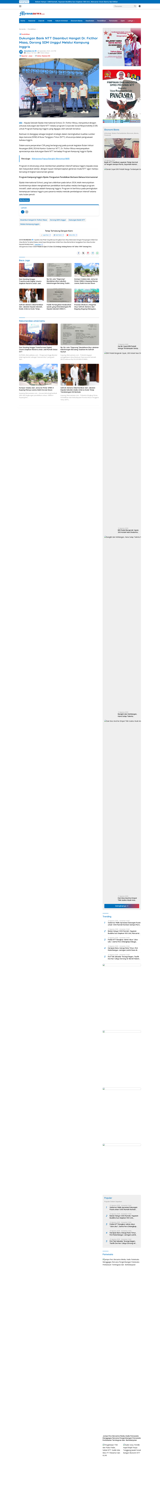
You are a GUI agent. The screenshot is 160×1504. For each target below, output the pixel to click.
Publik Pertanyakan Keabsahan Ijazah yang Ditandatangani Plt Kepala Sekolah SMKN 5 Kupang (59, 307)
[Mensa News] (32, 13)
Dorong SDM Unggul (58, 220)
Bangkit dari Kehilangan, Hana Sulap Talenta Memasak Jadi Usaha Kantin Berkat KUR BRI (127, 715)
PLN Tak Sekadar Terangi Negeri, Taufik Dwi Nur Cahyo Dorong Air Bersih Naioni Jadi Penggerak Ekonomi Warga (123, 958)
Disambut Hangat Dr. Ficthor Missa (33, 220)
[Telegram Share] (92, 253)
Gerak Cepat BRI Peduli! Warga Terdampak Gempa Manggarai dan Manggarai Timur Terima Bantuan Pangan (128, 347)
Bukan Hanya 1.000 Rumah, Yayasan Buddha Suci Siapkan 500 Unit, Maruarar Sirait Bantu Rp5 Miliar (124, 932)
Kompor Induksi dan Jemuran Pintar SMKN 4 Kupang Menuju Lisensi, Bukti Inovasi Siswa (86, 281)
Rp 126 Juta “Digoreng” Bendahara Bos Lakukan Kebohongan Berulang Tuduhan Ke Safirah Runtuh (59, 281)
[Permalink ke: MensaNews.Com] (21, 52)
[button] (135, 6)
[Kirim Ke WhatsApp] (97, 253)
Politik (50, 21)
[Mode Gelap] (140, 6)
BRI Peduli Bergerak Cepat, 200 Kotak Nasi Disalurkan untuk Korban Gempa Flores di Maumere (128, 531)
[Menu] (20, 6)
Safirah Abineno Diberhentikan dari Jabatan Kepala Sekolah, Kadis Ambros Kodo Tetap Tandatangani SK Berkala (31, 307)
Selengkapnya (121, 906)
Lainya (130, 21)
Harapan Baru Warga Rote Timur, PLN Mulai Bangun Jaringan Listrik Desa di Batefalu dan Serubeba (123, 949)
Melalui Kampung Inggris (29, 224)
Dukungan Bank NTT (77, 220)
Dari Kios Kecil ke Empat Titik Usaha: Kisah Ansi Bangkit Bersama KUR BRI (128, 899)
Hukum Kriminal (61, 21)
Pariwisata (113, 21)
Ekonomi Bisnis (76, 21)
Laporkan (46, 235)
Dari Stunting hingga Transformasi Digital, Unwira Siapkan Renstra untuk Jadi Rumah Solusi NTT (30, 281)
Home (22, 21)
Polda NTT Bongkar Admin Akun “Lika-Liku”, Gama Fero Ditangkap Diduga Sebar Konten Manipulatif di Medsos (123, 941)
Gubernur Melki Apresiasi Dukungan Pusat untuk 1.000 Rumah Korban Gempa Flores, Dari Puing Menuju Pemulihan (124, 924)
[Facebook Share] (78, 253)
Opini (123, 21)
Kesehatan (90, 21)
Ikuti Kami (59, 235)
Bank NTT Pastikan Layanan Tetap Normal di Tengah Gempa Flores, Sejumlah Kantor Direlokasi (121, 163)
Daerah (41, 21)
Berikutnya (24, 200)
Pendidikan (101, 21)
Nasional (31, 21)
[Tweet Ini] (83, 253)
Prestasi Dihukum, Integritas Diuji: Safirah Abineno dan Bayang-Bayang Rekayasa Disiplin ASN (85, 307)
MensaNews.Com (29, 51)
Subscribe (72, 235)
